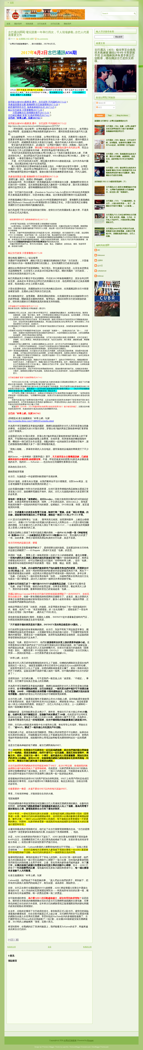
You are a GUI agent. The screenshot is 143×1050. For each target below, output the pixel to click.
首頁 (12, 2)
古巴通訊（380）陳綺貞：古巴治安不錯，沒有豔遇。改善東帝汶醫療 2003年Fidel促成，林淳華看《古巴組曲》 (121, 142)
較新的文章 (11, 947)
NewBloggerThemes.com (100, 1047)
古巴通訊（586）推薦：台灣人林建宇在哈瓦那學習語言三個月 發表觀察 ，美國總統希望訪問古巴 (121, 128)
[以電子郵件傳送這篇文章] (9, 939)
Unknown (101, 255)
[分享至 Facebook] (17, 939)
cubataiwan (101, 271)
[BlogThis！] (12, 939)
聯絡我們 (67, 23)
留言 (100, 107)
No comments (42, 39)
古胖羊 (100, 260)
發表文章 (102, 103)
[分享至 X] (14, 939)
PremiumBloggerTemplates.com (80, 1047)
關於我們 (18, 23)
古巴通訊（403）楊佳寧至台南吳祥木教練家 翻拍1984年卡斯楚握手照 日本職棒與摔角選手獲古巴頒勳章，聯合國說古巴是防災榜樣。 (115, 55)
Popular (100, 115)
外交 (28, 39)
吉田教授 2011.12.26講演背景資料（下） (111, 181)
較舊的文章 (87, 947)
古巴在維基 (41, 23)
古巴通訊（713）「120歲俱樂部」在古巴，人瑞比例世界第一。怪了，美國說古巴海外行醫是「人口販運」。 (120, 203)
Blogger (90, 1040)
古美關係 (22, 39)
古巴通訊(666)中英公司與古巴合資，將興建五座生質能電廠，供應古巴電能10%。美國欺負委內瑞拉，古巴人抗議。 (121, 232)
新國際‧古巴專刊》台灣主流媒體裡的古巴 (111, 121)
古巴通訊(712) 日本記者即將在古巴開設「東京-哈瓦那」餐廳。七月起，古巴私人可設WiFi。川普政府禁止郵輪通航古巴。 (121, 218)
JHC (98, 250)
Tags (110, 115)
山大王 (100, 265)
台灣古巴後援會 (70, 1040)
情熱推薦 (29, 23)
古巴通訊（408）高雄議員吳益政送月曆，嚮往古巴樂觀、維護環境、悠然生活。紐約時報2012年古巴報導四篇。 (121, 158)
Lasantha (65, 1047)
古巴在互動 (55, 23)
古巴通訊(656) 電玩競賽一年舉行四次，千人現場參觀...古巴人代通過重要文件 (48, 33)
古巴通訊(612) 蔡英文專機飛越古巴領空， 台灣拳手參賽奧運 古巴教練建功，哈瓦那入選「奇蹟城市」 (121, 189)
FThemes (45, 1047)
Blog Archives (122, 115)
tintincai (100, 276)
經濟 (32, 39)
